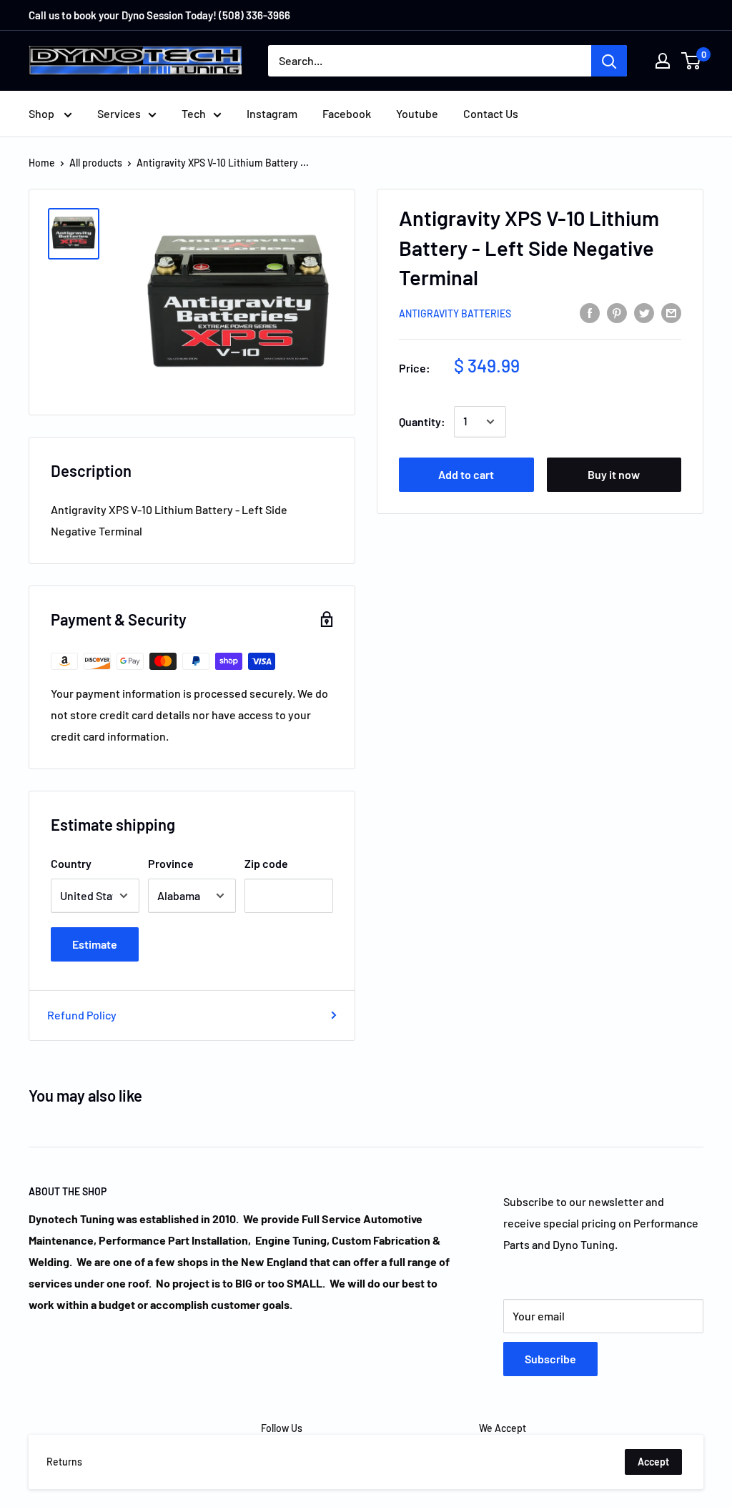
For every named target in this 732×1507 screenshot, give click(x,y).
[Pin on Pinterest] (617, 312)
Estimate (94, 944)
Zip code (266, 863)
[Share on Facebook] (590, 312)
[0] (692, 60)
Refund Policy (82, 1015)
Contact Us (490, 113)
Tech (194, 113)
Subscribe (550, 1358)
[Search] (609, 60)
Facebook (346, 113)
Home (42, 163)
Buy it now (614, 474)
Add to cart (466, 474)
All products (95, 163)
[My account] (663, 61)
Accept (653, 1462)
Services (119, 113)
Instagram (272, 113)
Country (71, 863)
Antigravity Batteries (455, 313)
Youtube (417, 113)
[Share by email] (671, 312)
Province (171, 863)
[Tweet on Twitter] (644, 312)
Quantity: (422, 421)
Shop (42, 113)
